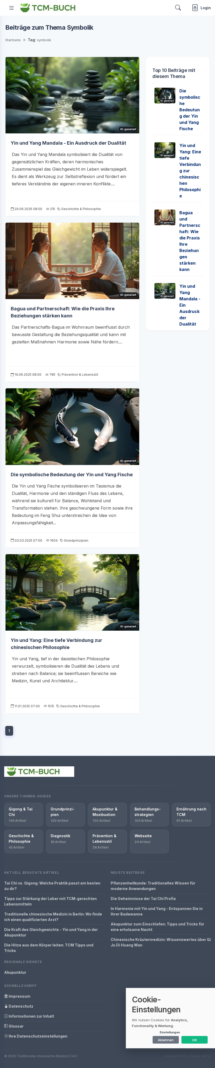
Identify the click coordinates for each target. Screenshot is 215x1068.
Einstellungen (170, 1032)
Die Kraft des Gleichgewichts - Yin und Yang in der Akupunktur (51, 932)
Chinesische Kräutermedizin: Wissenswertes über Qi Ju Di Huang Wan (161, 942)
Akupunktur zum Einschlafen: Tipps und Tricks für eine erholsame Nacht (157, 927)
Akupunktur (15, 972)
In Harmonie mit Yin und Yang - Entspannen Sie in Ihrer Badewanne (157, 911)
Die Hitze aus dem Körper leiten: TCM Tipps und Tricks (48, 948)
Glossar (16, 1026)
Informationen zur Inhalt (31, 1016)
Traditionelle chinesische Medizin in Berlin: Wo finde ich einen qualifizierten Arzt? (53, 917)
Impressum (19, 996)
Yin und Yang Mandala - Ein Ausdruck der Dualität (68, 143)
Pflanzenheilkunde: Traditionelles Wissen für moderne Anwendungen (153, 886)
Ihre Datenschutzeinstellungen (37, 1036)
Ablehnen (166, 1040)
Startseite (13, 40)
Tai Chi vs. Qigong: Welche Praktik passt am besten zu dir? (52, 886)
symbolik (44, 40)
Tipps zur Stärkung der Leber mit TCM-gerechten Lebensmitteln (50, 901)
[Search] (178, 7)
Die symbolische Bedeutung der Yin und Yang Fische (72, 474)
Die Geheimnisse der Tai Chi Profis (143, 898)
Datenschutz (20, 1006)
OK (194, 1040)
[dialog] (170, 1018)
